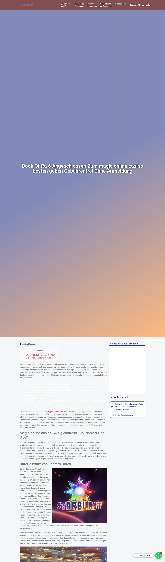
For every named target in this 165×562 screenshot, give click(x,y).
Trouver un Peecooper (79, 5)
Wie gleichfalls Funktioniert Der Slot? (40, 355)
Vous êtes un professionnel (106, 5)
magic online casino (55, 412)
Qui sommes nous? (66, 5)
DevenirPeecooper (92, 5)
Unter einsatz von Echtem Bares (38, 358)
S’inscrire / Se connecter (140, 5)
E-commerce (120, 4)
